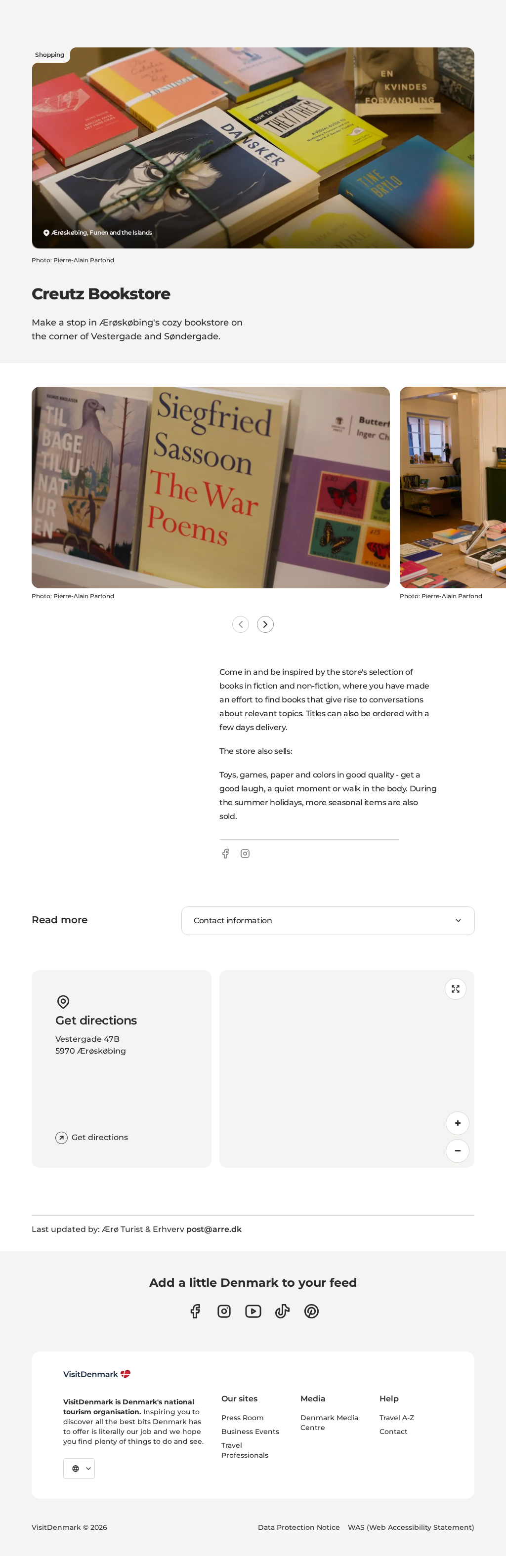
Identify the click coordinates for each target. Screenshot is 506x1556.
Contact (394, 1431)
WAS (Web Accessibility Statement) (411, 1527)
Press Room (242, 1417)
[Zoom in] (457, 1123)
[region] (346, 1069)
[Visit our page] (224, 1311)
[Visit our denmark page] (195, 1311)
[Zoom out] (457, 1151)
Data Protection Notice (299, 1527)
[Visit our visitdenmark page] (253, 1311)
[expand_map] (455, 989)
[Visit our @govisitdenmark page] (282, 1311)
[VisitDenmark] (97, 1374)
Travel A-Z (397, 1417)
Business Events (250, 1431)
